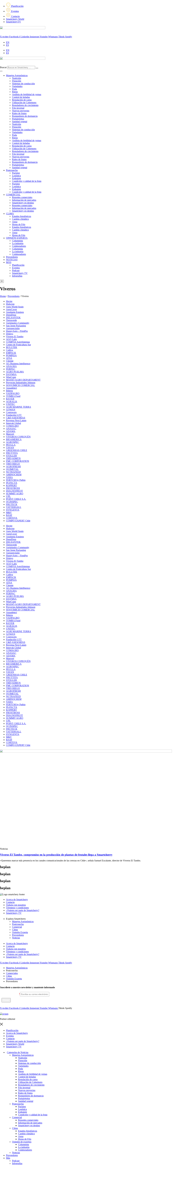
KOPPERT (11, 485)
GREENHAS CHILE (16, 450)
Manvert (10, 434)
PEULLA (11, 445)
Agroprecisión (13, 328)
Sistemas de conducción (23, 83)
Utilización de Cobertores (24, 102)
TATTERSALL (13, 507)
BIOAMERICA (14, 439)
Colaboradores (19, 246)
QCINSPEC (12, 501)
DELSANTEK (13, 317)
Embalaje (16, 178)
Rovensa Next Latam (16, 420)
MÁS (8, 262)
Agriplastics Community (17, 323)
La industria (17, 243)
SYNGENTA (12, 510)
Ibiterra (9, 390)
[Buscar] (37, 68)
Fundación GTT (14, 415)
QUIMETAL (12, 469)
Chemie (9, 361)
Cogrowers (11, 412)
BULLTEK (11, 347)
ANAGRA (11, 366)
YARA (9, 477)
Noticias (16, 937)
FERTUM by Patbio (15, 480)
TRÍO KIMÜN (13, 458)
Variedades (17, 86)
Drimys (9, 334)
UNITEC (10, 404)
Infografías (17, 1163)
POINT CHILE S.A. (16, 499)
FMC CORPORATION (17, 461)
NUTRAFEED (13, 472)
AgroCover (11, 309)
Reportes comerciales (22, 197)
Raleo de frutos (19, 113)
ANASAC (11, 428)
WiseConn (11, 377)
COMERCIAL (13, 194)
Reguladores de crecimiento (25, 105)
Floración (16, 81)
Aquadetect (11, 388)
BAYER (10, 399)
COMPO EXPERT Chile (18, 520)
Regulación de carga (22, 100)
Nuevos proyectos (20, 110)
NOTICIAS (11, 259)
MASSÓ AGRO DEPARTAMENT (23, 380)
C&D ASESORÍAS (15, 417)
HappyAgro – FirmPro (17, 331)
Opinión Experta (20, 932)
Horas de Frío (18, 224)
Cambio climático (20, 219)
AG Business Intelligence (18, 363)
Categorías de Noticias (17, 1052)
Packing (16, 173)
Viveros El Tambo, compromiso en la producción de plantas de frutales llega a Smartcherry (56, 854)
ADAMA (10, 431)
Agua (14, 221)
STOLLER (11, 455)
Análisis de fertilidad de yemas (26, 94)
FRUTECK (11, 504)
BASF (9, 515)
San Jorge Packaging (16, 325)
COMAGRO (12, 426)
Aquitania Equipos (15, 312)
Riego (15, 91)
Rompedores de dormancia (25, 116)
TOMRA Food (13, 396)
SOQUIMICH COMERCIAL (20, 385)
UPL (8, 496)
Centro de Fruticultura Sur (18, 344)
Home (3, 296)
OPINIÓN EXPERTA (17, 238)
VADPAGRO (12, 393)
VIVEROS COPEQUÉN (18, 436)
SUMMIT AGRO (14, 493)
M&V (9, 512)
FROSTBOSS (13, 488)
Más (8, 1158)
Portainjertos (18, 119)
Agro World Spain (15, 306)
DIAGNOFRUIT (14, 491)
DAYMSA (11, 374)
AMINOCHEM (13, 474)
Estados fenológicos (21, 216)
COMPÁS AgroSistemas (18, 342)
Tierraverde (11, 320)
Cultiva (9, 350)
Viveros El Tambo (14, 336)
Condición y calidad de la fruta (26, 181)
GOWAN (10, 409)
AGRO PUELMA (15, 371)
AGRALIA (11, 401)
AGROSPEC (12, 442)
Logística (16, 175)
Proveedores (12, 257)
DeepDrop (11, 315)
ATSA (9, 358)
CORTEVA (11, 518)
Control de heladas (21, 97)
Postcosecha (12, 170)
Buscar (3, 67)
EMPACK (11, 352)
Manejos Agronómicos (17, 75)
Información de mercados (24, 200)
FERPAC (10, 369)
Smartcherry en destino (23, 202)
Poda (14, 89)
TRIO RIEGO (13, 464)
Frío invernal (18, 108)
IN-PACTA (11, 482)
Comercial (17, 927)
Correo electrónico (10, 994)
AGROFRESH (13, 466)
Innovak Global (13, 423)
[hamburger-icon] (1, 71)
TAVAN (10, 447)
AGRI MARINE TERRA (18, 407)
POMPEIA (11, 355)
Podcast (15, 1160)
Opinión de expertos (21, 1141)
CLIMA (10, 213)
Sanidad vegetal (19, 121)
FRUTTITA (12, 453)
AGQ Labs (11, 339)
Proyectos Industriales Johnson (20, 382)
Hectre (9, 301)
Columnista (17, 240)
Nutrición (16, 78)
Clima (15, 929)
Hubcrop (10, 304)
